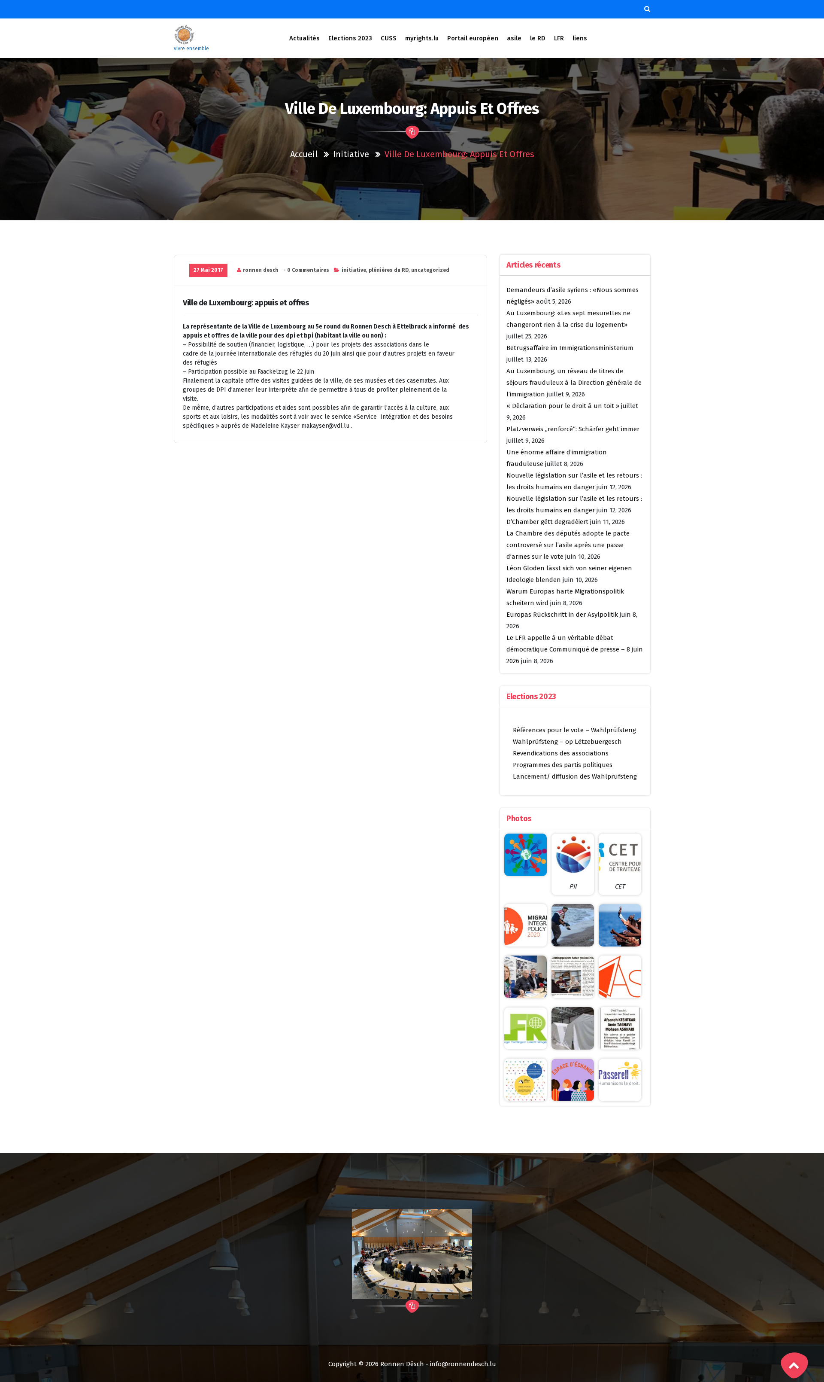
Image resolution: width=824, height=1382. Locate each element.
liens (580, 38)
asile (514, 38)
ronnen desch (261, 270)
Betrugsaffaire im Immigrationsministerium (569, 348)
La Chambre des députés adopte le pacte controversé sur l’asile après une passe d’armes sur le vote (568, 545)
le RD (537, 38)
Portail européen (472, 38)
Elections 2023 (350, 38)
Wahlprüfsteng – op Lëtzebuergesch (567, 742)
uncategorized (430, 270)
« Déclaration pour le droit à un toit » (562, 406)
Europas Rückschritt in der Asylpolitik (562, 614)
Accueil (304, 154)
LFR (559, 38)
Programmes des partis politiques (562, 765)
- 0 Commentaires (306, 270)
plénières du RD (389, 270)
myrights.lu (422, 38)
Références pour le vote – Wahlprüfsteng (574, 730)
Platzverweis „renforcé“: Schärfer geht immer (572, 429)
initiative (351, 154)
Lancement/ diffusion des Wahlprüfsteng (575, 776)
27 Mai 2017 (208, 270)
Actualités (304, 38)
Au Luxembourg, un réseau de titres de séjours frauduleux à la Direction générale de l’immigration (574, 382)
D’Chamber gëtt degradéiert (547, 522)
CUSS (389, 38)
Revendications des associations (561, 753)
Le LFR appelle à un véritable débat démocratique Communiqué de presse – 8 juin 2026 (574, 649)
